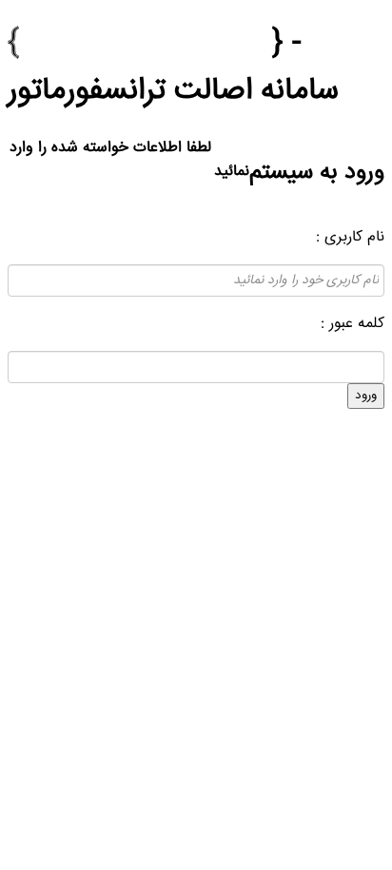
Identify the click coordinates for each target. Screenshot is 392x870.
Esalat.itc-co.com (145, 44)
